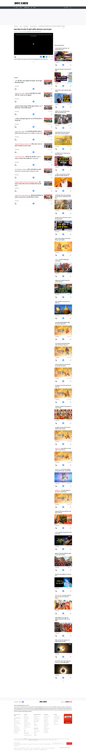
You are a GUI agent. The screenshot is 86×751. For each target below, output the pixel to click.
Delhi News (16, 731)
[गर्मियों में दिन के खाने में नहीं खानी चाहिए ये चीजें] (63, 107)
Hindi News (16, 26)
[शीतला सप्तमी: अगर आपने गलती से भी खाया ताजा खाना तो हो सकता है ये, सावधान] (63, 613)
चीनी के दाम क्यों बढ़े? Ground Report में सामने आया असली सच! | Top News (28, 157)
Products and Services (18, 749)
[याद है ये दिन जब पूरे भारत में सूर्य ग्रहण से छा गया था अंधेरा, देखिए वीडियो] (63, 678)
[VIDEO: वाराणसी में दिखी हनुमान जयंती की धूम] (63, 276)
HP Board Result (57, 717)
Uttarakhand (26, 26)
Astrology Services (27, 726)
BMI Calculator (26, 733)
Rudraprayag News (33, 26)
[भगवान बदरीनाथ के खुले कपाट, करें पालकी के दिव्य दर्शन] (63, 65)
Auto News (46, 717)
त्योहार (34, 7)
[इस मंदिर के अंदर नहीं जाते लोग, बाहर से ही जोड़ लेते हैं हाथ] (63, 234)
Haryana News (16, 722)
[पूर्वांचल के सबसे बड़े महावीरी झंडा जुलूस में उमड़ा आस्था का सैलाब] (63, 570)
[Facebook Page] (65, 701)
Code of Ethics (36, 749)
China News (46, 729)
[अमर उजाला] (21, 3)
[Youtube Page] (68, 701)
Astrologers (26, 725)
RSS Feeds (26, 749)
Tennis (35, 733)
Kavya (55, 722)
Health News (26, 716)
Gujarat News (16, 732)
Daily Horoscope (26, 722)
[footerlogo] (43, 702)
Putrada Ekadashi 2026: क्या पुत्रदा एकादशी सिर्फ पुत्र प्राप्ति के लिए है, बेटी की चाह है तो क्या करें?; (37, 709)
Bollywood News (36, 716)
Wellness (57, 83)
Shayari (35, 724)
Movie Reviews (36, 720)
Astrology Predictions (27, 724)
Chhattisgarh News (17, 730)
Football (35, 735)
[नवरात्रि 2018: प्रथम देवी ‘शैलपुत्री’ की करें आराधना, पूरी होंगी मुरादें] (63, 507)
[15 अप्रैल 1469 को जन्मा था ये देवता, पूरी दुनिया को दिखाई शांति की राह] (63, 191)
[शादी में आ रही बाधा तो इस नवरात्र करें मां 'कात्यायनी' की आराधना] (63, 381)
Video (21, 26)
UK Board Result (57, 718)
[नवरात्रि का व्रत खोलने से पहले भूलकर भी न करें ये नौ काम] (63, 423)
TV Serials (35, 717)
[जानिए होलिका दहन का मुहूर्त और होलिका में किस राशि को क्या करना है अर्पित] (63, 636)
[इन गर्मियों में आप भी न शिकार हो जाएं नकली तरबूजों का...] (63, 170)
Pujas (25, 728)
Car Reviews (46, 718)
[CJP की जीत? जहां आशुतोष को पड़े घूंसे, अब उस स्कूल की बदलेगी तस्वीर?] (33, 89)
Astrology (25, 721)
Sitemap (30, 749)
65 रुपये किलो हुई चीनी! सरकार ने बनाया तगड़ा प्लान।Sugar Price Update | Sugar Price (29, 132)
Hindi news (26, 738)
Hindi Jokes (36, 725)
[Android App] (19, 701)
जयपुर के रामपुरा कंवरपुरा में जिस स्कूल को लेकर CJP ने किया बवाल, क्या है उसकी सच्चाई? (28, 107)
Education (45, 726)
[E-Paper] (68, 718)
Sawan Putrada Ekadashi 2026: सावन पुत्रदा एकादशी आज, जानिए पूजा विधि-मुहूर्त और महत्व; (30, 708)
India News (17, 86)
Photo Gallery (36, 721)
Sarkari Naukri (46, 722)
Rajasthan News (16, 727)
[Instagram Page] (70, 701)
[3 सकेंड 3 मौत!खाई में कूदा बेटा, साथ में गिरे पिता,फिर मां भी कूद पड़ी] (33, 127)
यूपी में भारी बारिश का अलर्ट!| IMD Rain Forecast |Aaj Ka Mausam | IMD (28, 170)
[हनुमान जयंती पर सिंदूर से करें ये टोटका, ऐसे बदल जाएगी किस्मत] (63, 255)
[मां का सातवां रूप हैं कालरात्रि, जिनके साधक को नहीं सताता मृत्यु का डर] (63, 360)
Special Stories (56, 724)
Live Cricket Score (37, 731)
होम (16, 7)
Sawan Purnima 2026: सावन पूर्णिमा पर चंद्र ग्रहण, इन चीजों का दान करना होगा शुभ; (57, 707)
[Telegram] (71, 701)
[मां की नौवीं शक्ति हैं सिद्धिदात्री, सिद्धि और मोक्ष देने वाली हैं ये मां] (63, 339)
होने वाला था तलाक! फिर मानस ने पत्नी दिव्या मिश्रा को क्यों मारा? (28, 183)
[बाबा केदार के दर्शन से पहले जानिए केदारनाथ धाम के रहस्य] (41, 57)
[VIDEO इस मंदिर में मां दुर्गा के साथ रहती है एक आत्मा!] (63, 549)
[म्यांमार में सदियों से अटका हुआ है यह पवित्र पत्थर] (63, 318)
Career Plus (46, 725)
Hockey (35, 732)
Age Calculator (26, 732)
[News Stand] (23, 701)
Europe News (46, 732)
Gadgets (45, 721)
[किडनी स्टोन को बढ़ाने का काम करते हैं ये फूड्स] (63, 86)
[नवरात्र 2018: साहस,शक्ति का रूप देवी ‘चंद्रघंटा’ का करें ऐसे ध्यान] (63, 465)
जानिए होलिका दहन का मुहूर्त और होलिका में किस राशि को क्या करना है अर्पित (62, 619)
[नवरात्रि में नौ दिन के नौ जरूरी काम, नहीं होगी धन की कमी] (63, 528)
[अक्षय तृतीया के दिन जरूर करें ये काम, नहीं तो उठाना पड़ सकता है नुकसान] (63, 149)
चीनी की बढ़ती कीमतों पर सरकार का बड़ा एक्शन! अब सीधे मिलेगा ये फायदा (29, 196)
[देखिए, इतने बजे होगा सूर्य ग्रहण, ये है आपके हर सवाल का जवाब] (63, 657)
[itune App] (21, 701)
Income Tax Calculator (28, 735)
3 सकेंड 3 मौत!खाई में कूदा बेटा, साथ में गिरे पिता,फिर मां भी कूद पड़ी (28, 119)
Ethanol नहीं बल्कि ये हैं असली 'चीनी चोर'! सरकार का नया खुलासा (28, 94)
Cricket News (36, 729)
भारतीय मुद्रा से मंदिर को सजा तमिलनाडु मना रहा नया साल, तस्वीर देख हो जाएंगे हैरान (63, 197)
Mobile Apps (46, 720)
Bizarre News (56, 721)
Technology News (47, 716)
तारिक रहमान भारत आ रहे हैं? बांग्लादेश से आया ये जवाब (28, 145)
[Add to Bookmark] (49, 57)
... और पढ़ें (51, 59)
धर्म (31, 7)
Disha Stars (16, 745)
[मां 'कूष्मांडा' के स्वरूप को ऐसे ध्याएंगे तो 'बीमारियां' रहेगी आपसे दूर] (63, 444)
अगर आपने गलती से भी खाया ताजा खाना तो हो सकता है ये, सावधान (63, 597)
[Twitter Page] (67, 701)
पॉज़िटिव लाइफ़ (26, 7)
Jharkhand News (17, 728)
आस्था (20, 7)
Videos (35, 722)
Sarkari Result (46, 724)
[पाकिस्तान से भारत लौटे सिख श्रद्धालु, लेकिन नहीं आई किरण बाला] (63, 128)
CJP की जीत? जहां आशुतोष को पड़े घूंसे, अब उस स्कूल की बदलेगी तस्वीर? (28, 81)
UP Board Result (57, 716)
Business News (46, 728)
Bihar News (16, 726)
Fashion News (26, 718)
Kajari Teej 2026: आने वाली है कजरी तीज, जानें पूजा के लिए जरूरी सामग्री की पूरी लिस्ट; (28, 707)
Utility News (56, 720)
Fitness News (26, 717)
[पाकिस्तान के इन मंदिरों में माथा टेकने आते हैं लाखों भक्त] (63, 297)
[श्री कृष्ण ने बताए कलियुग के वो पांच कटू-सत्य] (63, 591)
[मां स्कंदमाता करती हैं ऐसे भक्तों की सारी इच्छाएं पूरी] (63, 402)
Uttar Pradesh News (17, 717)
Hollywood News (36, 718)
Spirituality (57, 62)
